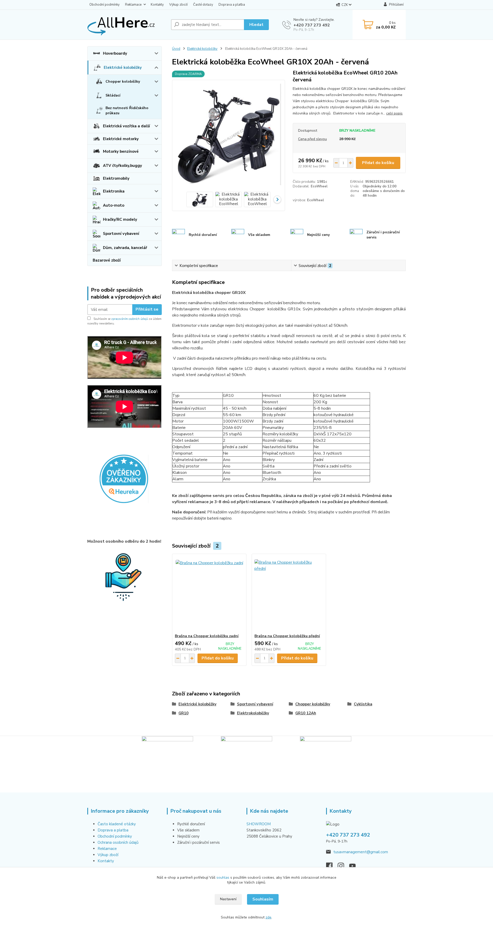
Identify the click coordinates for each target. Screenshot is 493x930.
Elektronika (114, 191)
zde (268, 917)
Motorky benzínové (121, 151)
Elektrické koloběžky (123, 67)
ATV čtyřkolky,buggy (122, 165)
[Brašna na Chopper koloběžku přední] (288, 594)
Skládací (113, 95)
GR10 (183, 713)
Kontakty (157, 4)
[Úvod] (127, 24)
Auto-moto (113, 205)
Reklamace (133, 4)
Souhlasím (262, 899)
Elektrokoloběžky (253, 713)
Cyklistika (363, 704)
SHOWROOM (258, 824)
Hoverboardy (115, 53)
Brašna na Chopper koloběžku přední (287, 636)
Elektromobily (116, 178)
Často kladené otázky (117, 824)
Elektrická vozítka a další (126, 126)
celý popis (394, 113)
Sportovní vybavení (121, 233)
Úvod (176, 48)
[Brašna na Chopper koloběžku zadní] (209, 594)
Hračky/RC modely (120, 219)
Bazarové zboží (107, 260)
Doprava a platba (232, 4)
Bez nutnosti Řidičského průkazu (127, 111)
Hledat (256, 24)
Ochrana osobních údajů (118, 842)
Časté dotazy (203, 4)
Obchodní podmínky (104, 4)
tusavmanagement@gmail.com (360, 852)
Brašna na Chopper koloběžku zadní (207, 636)
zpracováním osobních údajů (129, 319)
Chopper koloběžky (123, 81)
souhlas (222, 877)
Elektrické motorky (121, 138)
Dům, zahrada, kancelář (125, 247)
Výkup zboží (178, 4)
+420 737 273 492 (311, 25)
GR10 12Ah (305, 713)
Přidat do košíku (378, 163)
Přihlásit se (147, 309)
